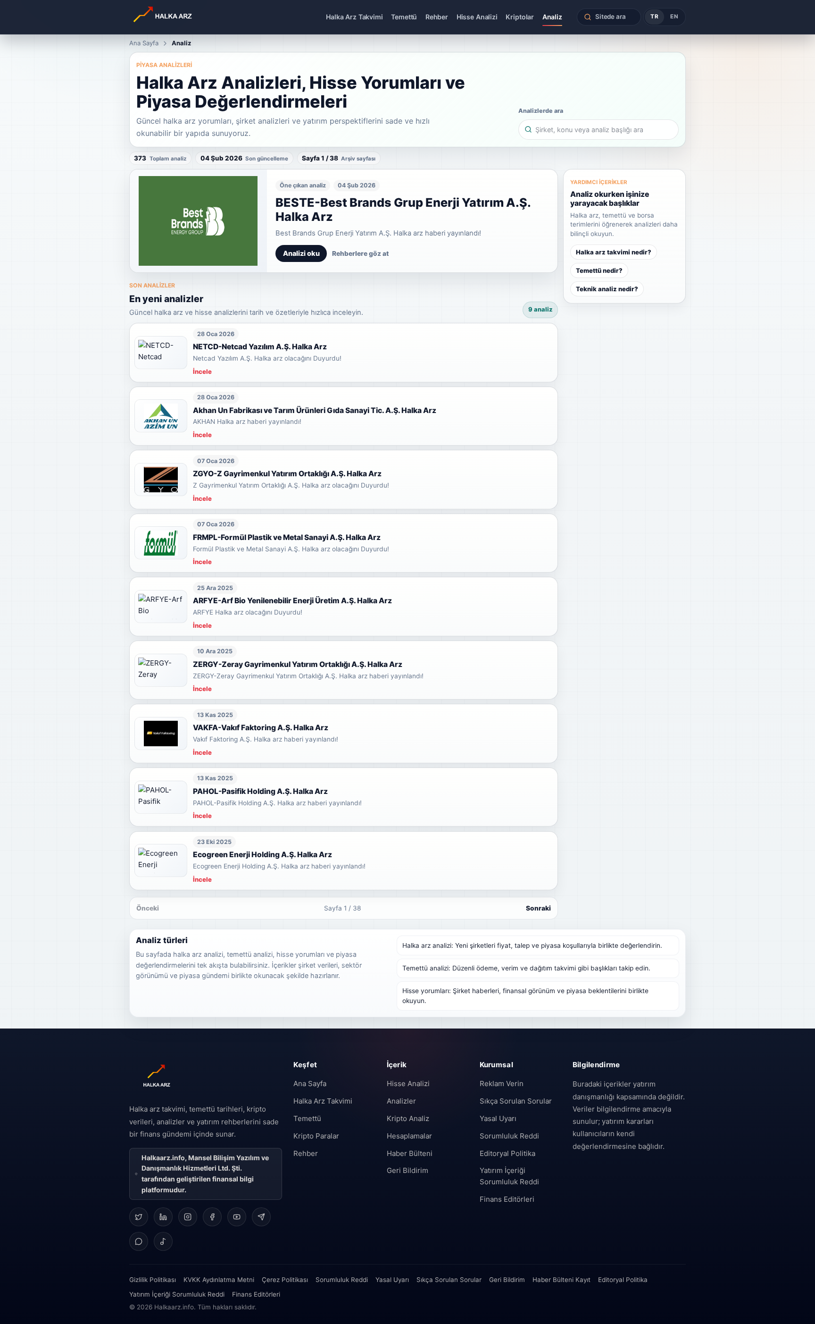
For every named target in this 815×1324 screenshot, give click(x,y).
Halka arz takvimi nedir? (613, 252)
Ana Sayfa (143, 43)
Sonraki (538, 908)
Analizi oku (301, 253)
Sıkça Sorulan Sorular (516, 1100)
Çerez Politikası (285, 1279)
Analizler (401, 1100)
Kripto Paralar (316, 1135)
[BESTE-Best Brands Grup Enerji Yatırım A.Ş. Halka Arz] (198, 220)
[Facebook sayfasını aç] (212, 1216)
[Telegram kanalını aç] (261, 1216)
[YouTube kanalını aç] (236, 1216)
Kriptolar (520, 17)
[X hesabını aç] (138, 1216)
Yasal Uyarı (498, 1118)
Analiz (552, 17)
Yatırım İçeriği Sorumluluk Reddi (509, 1176)
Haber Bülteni (409, 1153)
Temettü (404, 17)
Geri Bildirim (407, 1170)
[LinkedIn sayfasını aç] (163, 1216)
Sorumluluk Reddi (509, 1135)
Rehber (436, 17)
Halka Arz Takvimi (354, 17)
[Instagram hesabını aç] (187, 1216)
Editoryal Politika (507, 1153)
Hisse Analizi (477, 17)
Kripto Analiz (408, 1118)
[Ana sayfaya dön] (189, 17)
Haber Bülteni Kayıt (561, 1279)
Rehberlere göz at (360, 253)
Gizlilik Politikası (152, 1279)
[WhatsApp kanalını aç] (138, 1241)
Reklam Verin (502, 1083)
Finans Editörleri (507, 1199)
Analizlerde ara (540, 110)
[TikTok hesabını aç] (163, 1241)
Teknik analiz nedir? (607, 289)
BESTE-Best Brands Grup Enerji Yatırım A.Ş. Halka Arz (403, 209)
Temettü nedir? (599, 270)
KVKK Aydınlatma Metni (218, 1279)
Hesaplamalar (409, 1135)
